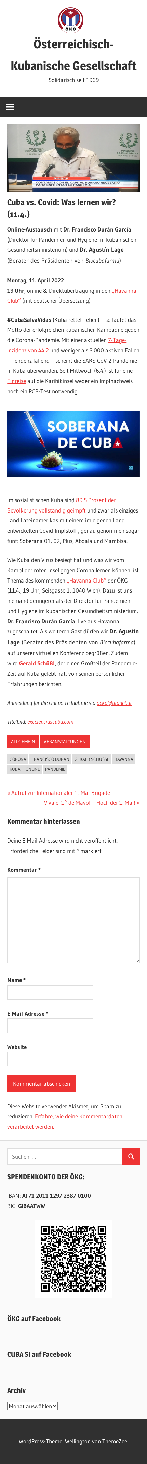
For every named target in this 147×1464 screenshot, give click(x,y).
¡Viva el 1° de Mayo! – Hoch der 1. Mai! (88, 802)
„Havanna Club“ (86, 580)
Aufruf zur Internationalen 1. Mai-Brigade (60, 792)
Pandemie (55, 769)
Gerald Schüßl (37, 663)
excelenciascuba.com (50, 721)
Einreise (16, 380)
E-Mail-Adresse (27, 1013)
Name (16, 979)
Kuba (15, 769)
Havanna (123, 759)
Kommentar (24, 869)
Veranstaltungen (65, 742)
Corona (18, 759)
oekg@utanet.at (114, 702)
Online (33, 769)
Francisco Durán (50, 759)
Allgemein (23, 742)
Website (17, 1046)
